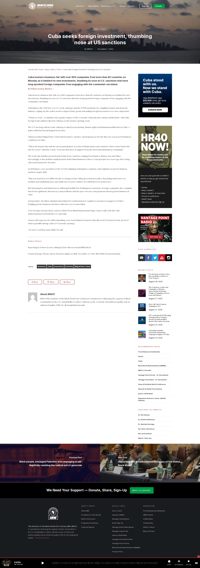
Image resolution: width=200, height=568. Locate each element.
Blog (47, 69)
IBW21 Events (148, 515)
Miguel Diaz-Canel (82, 266)
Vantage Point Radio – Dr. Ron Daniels (152, 380)
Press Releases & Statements (149, 352)
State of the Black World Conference (152, 384)
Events (140, 356)
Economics (58, 266)
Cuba (49, 266)
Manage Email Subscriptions (123, 527)
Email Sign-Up (117, 523)
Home (41, 69)
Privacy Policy (117, 552)
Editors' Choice (100, 29)
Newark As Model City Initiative (150, 389)
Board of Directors (88, 519)
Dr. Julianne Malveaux (146, 419)
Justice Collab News (145, 394)
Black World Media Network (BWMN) (152, 366)
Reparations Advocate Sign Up (153, 202)
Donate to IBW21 (118, 515)
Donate (144, 187)
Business (41, 266)
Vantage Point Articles (120, 543)
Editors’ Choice (149, 527)
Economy (69, 266)
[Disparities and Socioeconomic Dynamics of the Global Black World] (150, 463)
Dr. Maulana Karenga (146, 424)
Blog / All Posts (148, 531)
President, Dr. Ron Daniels (91, 515)
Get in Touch (117, 511)
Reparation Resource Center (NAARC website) (152, 399)
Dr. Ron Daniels (144, 415)
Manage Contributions (120, 519)
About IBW (85, 511)
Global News (148, 519)
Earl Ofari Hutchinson (146, 429)
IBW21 (90, 49)
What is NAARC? (148, 190)
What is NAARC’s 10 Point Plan (153, 193)
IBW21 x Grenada (144, 370)
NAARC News (147, 199)
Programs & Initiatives (89, 523)
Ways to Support (141, 490)
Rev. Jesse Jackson (145, 433)
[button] (42, 563)
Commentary (148, 523)
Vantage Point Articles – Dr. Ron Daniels (153, 375)
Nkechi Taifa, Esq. (145, 438)
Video (140, 361)
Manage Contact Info (120, 531)
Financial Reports (87, 527)
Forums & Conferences (150, 196)
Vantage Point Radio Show (122, 539)
